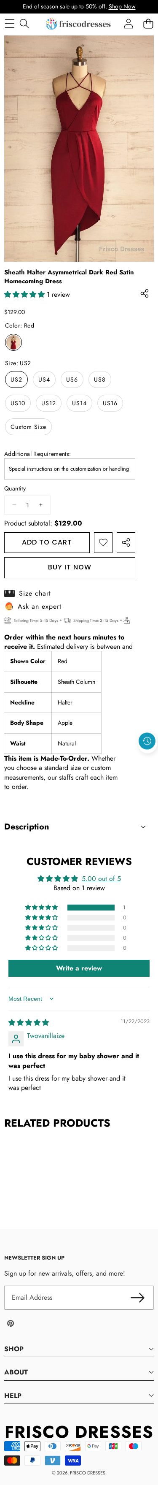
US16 (110, 403)
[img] (28, 1022)
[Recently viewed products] (147, 741)
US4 (44, 379)
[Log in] (128, 23)
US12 (48, 403)
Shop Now (122, 6)
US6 (72, 379)
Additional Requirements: (37, 454)
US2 (16, 379)
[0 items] (148, 23)
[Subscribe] (138, 1297)
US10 (18, 403)
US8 (100, 379)
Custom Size (28, 427)
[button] (147, 760)
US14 (79, 403)
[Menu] (9, 23)
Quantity (15, 489)
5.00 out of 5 (101, 878)
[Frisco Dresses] (78, 24)
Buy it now (69, 567)
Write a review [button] (79, 968)
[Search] (24, 23)
